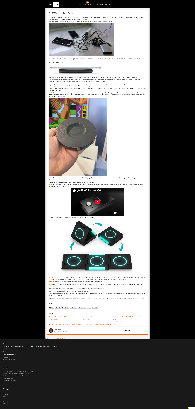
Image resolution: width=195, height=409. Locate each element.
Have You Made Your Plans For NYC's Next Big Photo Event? (18, 371)
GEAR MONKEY (88, 4)
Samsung (111, 324)
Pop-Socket (52, 93)
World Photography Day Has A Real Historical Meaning (16, 373)
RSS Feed (5, 403)
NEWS (80, 4)
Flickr (4, 399)
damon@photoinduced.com (9, 359)
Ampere (51, 277)
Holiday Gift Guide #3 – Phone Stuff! (57, 316)
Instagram (5, 401)
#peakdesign (62, 324)
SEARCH (111, 4)
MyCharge (108, 84)
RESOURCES (103, 4)
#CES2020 (56, 324)
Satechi (51, 185)
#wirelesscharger (96, 324)
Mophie (102, 84)
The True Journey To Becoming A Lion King (13, 375)
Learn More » (6, 348)
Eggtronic (51, 281)
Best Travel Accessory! (86, 316)
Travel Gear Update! (8, 378)
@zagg (52, 324)
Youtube (5, 396)
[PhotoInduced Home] (54, 4)
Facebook (5, 394)
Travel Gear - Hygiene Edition (10, 380)
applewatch (102, 324)
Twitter (5, 392)
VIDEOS (96, 4)
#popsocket (68, 324)
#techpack (89, 324)
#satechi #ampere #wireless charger (79, 324)
